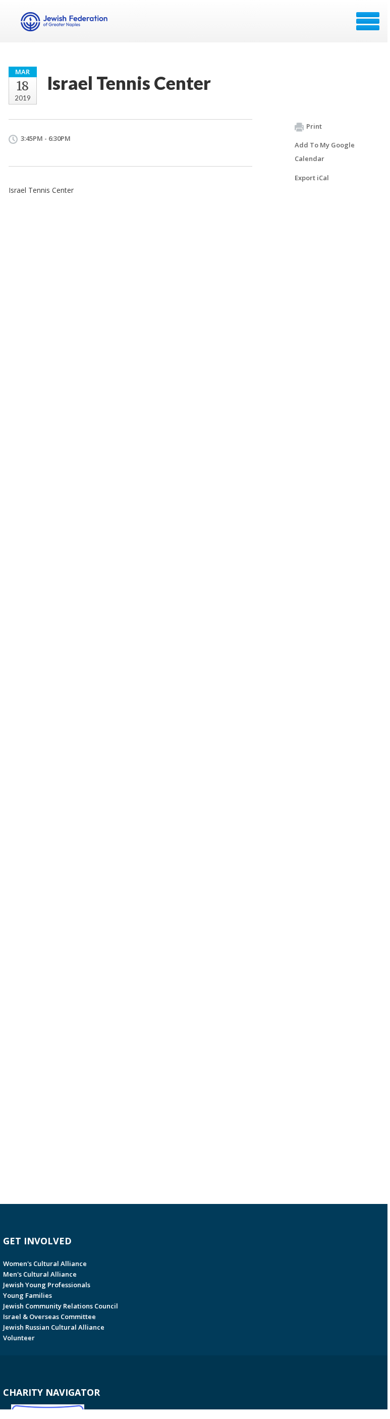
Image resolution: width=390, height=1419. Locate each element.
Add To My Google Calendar (325, 151)
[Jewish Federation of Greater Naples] (65, 24)
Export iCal (312, 177)
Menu (367, 21)
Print (314, 126)
